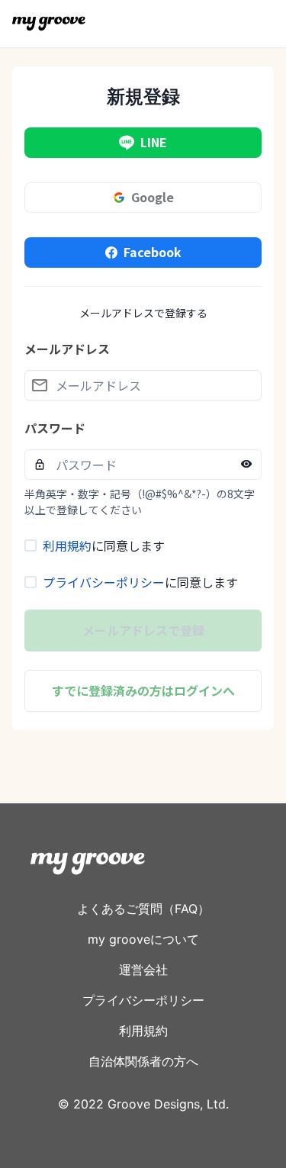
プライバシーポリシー (104, 582)
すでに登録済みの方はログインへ (143, 690)
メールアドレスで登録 (143, 630)
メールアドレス (67, 348)
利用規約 (67, 545)
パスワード (54, 428)
